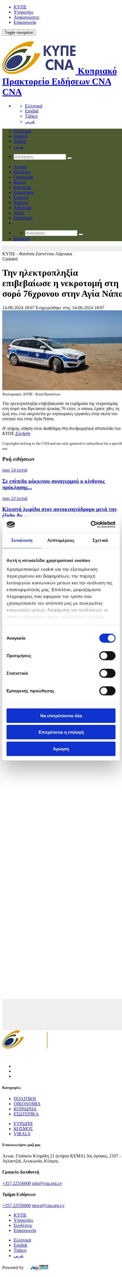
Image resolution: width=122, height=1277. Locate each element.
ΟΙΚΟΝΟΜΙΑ (27, 1103)
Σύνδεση (22, 433)
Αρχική (20, 166)
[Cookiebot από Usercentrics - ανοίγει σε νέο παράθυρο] (90, 524)
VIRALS (22, 1133)
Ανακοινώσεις (26, 17)
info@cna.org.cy (47, 1183)
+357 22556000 (16, 1205)
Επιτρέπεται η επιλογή (61, 732)
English (32, 111)
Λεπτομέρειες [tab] (61, 540)
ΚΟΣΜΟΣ (23, 1128)
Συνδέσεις (23, 1225)
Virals (19, 212)
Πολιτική (22, 171)
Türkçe (31, 116)
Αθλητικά (22, 207)
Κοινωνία (22, 187)
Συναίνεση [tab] (21, 540)
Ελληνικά (33, 105)
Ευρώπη (21, 197)
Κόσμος (21, 202)
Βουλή (20, 182)
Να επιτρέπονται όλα (61, 715)
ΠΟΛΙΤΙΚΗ (25, 1098)
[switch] (107, 655)
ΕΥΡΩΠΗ (23, 1123)
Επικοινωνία (25, 22)
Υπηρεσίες (23, 12)
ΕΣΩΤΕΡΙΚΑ (26, 1113)
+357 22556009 (16, 1183)
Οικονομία (23, 177)
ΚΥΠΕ (20, 7)
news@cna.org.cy (48, 1205)
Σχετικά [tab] (100, 540)
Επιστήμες (23, 217)
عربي (30, 121)
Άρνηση (61, 748)
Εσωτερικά (24, 192)
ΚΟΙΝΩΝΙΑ (25, 1108)
